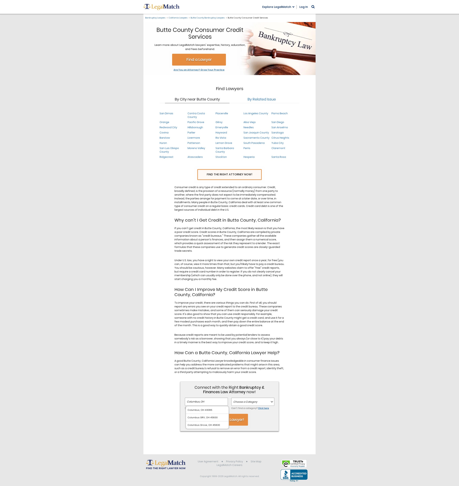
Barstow (165, 138)
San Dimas (166, 113)
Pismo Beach (279, 113)
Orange (164, 122)
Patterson (194, 143)
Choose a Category (245, 402)
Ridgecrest (166, 157)
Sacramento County (256, 138)
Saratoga (277, 132)
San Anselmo (279, 127)
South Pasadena (254, 143)
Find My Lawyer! (229, 419)
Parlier (191, 132)
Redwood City (168, 127)
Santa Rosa (278, 157)
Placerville (222, 113)
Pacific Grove (196, 122)
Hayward (221, 132)
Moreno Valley (196, 148)
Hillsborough (195, 127)
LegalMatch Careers (229, 465)
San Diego (277, 122)
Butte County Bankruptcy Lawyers (207, 17)
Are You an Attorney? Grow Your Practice (199, 69)
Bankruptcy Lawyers (155, 17)
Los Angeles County (255, 113)
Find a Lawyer (199, 59)
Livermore (194, 138)
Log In (303, 7)
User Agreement (208, 461)
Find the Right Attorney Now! (229, 174)
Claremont (278, 148)
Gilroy (219, 122)
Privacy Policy (234, 461)
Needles (248, 127)
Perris (246, 148)
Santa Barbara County (225, 150)
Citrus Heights (280, 138)
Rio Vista (221, 138)
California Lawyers (178, 17)
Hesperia (249, 157)
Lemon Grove (224, 143)
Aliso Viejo (249, 122)
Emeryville (222, 127)
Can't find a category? (250, 408)
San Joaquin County (256, 132)
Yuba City (277, 143)
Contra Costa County (196, 115)
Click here (263, 408)
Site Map (256, 461)
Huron (163, 143)
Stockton (221, 157)
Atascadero (195, 157)
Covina (164, 132)
